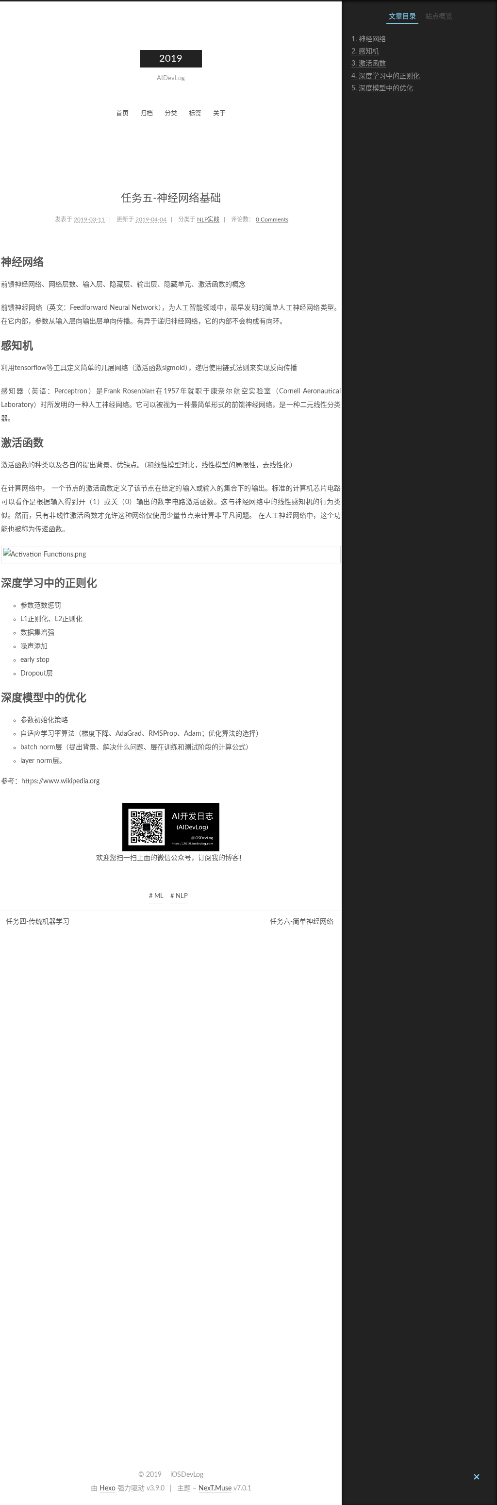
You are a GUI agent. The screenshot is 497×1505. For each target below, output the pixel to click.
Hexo (107, 1488)
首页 (122, 113)
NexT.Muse (215, 1488)
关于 (219, 113)
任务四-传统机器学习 (37, 921)
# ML (156, 896)
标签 (195, 113)
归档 (146, 113)
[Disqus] (171, 1078)
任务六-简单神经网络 (301, 921)
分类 (171, 113)
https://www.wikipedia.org (60, 781)
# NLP (179, 896)
